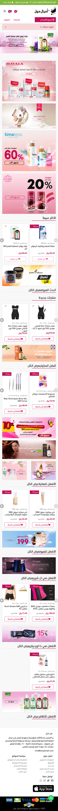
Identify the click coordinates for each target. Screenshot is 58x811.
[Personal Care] (29, 115)
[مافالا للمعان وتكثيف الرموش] (43, 232)
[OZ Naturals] (29, 353)
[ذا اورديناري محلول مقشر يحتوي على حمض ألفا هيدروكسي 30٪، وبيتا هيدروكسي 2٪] (43, 660)
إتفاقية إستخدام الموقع (17, 759)
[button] (11, 11)
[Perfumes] (29, 539)
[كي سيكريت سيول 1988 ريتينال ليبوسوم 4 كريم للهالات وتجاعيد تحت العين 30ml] (43, 498)
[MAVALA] (29, 80)
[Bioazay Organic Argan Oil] (29, 449)
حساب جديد (7, 2)
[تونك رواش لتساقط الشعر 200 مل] (15, 232)
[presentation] (54, 43)
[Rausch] (29, 701)
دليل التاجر (50, 771)
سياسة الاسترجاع (20, 765)
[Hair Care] (43, 470)
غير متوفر (42, 259)
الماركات (16, 19)
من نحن (51, 765)
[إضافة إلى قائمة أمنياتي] (5, 226)
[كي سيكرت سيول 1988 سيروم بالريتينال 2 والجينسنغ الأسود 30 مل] (15, 498)
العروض (7, 19)
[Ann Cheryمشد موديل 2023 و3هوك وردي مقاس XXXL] (43, 592)
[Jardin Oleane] (29, 275)
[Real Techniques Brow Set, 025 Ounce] (15, 382)
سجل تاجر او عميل (47, 768)
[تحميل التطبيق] (43, 788)
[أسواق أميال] (45, 11)
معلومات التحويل (47, 759)
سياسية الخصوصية (19, 762)
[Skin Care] (14, 470)
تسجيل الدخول (20, 2)
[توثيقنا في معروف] (28, 804)
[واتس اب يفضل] (51, 798)
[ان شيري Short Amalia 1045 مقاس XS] (15, 592)
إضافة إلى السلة (41, 338)
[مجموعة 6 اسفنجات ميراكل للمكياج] (43, 380)
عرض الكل (35, 290)
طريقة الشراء (22, 768)
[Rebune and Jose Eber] (29, 633)
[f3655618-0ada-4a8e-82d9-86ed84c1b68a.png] (29, 42)
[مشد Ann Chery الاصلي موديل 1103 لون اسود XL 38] (43, 312)
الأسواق (51, 762)
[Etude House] (29, 193)
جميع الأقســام (46, 19)
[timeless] (29, 150)
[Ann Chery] (29, 565)
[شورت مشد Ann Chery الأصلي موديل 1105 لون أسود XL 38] (15, 312)
